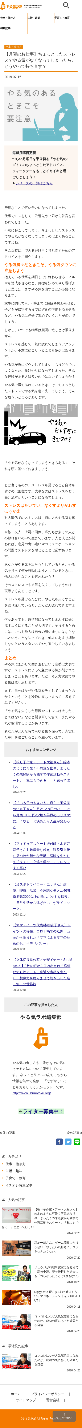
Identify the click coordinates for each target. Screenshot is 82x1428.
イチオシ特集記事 (18, 1185)
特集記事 (5, 28)
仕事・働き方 (8, 17)
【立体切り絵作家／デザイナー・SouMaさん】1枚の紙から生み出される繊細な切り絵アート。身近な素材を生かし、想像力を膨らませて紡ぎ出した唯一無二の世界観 (42, 972)
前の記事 (9, 1133)
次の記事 (73, 1133)
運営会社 (53, 1400)
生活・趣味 (34, 17)
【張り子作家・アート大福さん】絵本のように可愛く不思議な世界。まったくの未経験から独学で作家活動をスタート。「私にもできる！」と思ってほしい (41, 774)
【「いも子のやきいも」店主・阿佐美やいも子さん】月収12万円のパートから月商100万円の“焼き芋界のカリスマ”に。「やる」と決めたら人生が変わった (42, 815)
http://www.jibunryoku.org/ (31, 1093)
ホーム (16, 1394)
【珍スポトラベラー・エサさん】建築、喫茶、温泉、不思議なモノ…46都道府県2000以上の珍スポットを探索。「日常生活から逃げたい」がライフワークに (42, 896)
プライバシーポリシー (48, 1394)
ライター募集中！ (43, 1111)
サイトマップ (26, 1400)
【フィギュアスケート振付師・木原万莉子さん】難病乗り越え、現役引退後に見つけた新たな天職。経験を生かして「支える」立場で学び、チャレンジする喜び (41, 856)
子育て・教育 (62, 17)
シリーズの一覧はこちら (34, 183)
